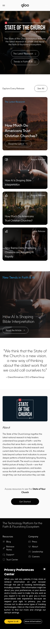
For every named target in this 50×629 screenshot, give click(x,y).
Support (10, 554)
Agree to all (13, 621)
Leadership (37, 551)
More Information (33, 621)
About (35, 546)
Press (34, 541)
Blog (8, 541)
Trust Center (12, 559)
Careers (36, 556)
